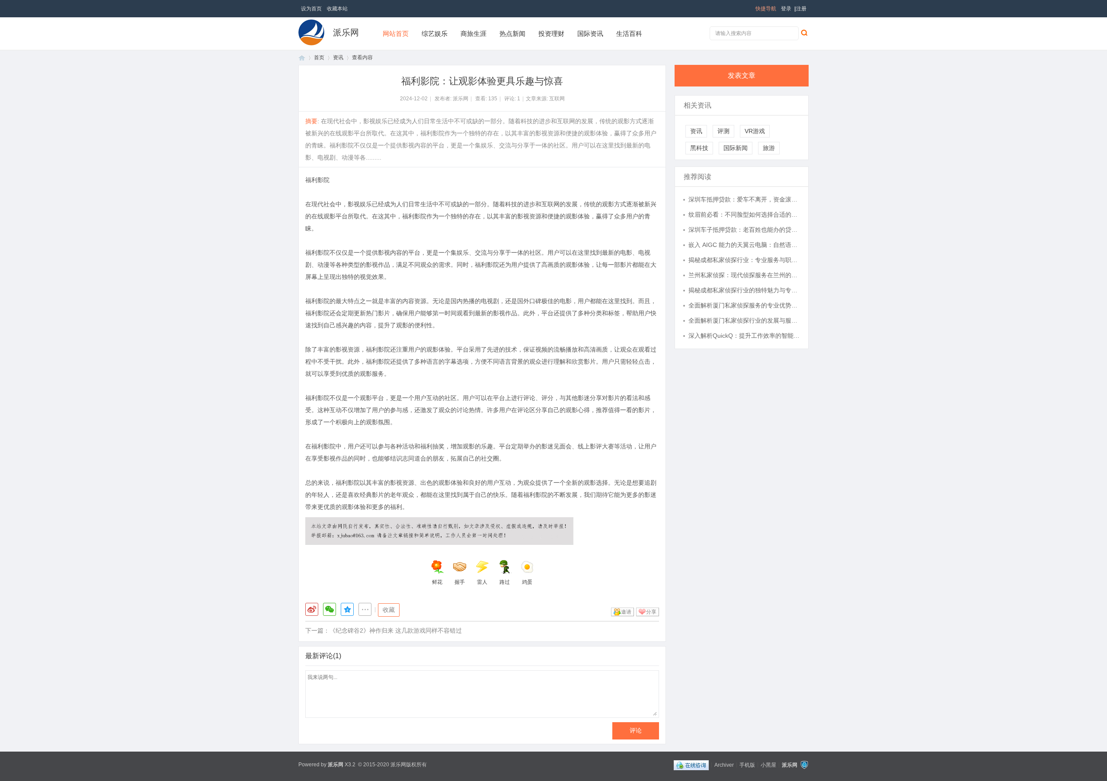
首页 (301, 57)
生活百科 (629, 33)
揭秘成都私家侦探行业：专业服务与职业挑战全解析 (744, 259)
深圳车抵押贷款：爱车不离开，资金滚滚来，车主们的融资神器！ (744, 199)
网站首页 (396, 33)
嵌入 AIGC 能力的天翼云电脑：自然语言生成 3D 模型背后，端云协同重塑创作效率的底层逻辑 (744, 244)
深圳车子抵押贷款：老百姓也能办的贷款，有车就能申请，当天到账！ (744, 229)
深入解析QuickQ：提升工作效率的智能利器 (744, 335)
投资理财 (551, 33)
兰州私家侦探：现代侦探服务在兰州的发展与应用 (744, 275)
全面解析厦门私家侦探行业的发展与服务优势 (744, 320)
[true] (803, 32)
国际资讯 (590, 33)
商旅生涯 (473, 33)
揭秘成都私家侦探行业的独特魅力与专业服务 (744, 290)
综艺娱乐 (435, 33)
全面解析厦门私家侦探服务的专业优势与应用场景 (744, 305)
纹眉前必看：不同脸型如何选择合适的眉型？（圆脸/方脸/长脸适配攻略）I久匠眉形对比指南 (744, 214)
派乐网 (346, 32)
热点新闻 (512, 33)
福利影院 (317, 179)
